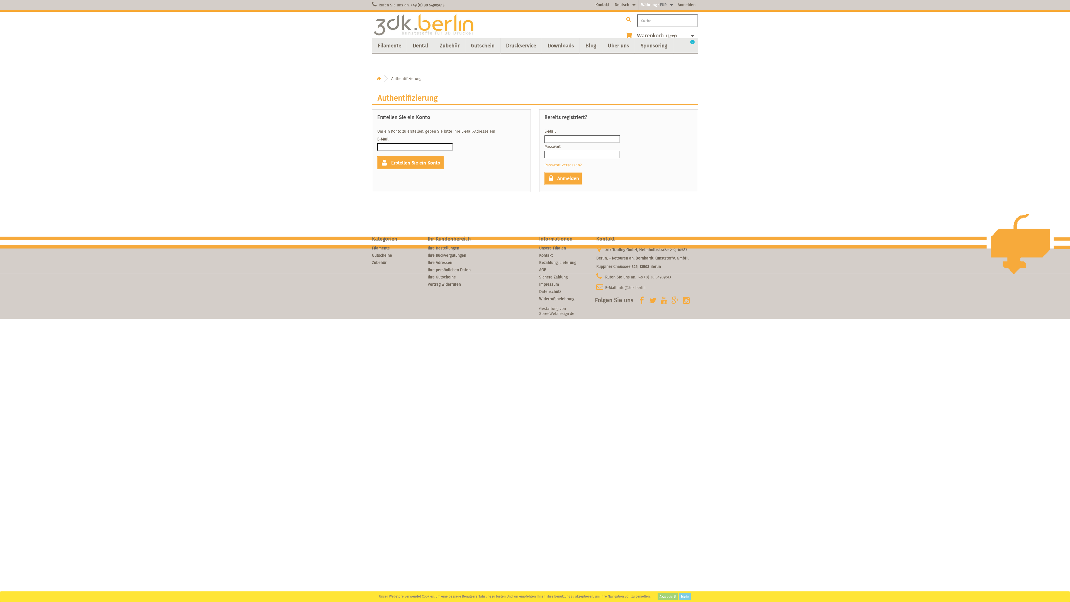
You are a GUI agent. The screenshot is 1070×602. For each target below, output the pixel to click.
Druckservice (521, 45)
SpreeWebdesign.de (556, 313)
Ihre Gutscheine (442, 277)
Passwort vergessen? (563, 165)
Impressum (549, 284)
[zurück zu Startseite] (378, 78)
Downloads (561, 45)
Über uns (618, 45)
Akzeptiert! (668, 596)
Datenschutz (550, 291)
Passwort (552, 146)
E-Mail (382, 139)
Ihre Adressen (440, 262)
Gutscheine (382, 255)
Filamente (389, 45)
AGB (542, 270)
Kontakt (602, 5)
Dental (420, 45)
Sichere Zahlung (553, 277)
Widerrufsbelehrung (556, 299)
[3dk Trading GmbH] (423, 25)
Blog (590, 45)
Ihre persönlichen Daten (449, 270)
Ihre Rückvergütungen (447, 255)
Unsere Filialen (552, 248)
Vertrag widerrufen (444, 284)
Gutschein (483, 45)
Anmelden (687, 5)
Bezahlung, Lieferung (557, 262)
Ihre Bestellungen (443, 248)
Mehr (685, 596)
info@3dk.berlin (631, 287)
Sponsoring (654, 45)
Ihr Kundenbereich (449, 238)
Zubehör (449, 45)
